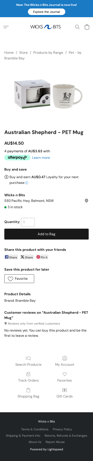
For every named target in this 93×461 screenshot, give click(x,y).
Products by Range (48, 52)
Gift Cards (64, 396)
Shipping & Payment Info (23, 436)
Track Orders (28, 380)
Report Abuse (55, 442)
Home (9, 52)
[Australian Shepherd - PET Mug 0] (46, 94)
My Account (64, 364)
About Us (35, 442)
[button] (46, 11)
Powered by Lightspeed (46, 449)
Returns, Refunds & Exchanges (66, 436)
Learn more (41, 157)
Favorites (64, 380)
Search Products (28, 364)
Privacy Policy (62, 429)
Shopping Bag (28, 396)
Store (23, 52)
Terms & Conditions (34, 429)
